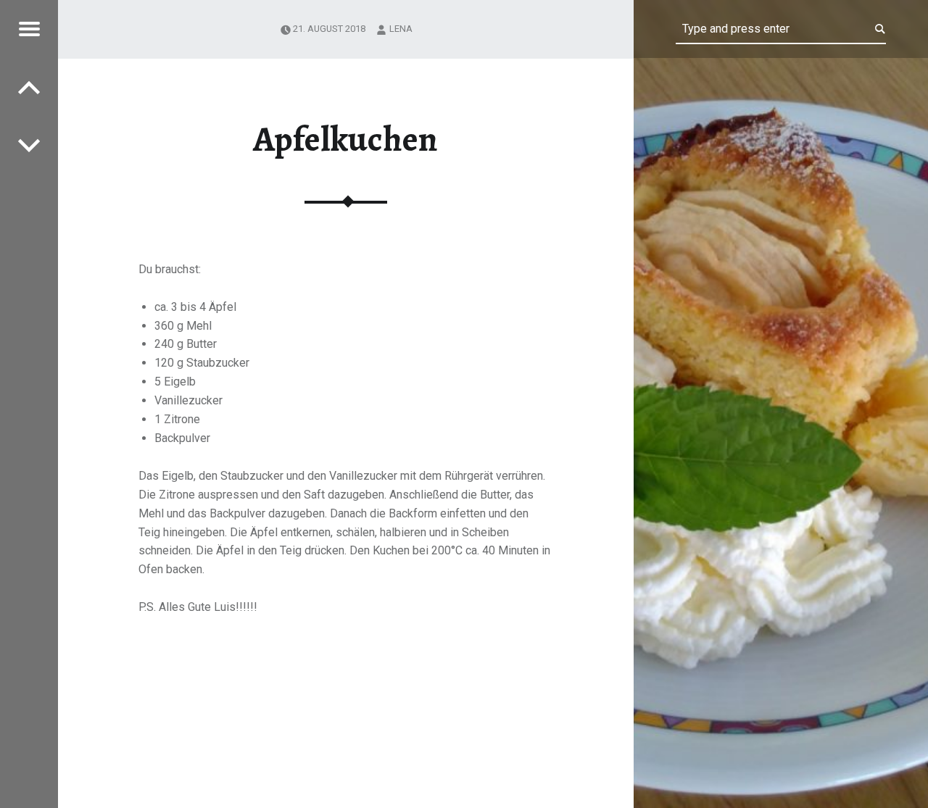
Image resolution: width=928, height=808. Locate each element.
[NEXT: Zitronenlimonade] (29, 87)
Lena (401, 28)
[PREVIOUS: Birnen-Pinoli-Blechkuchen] (29, 145)
